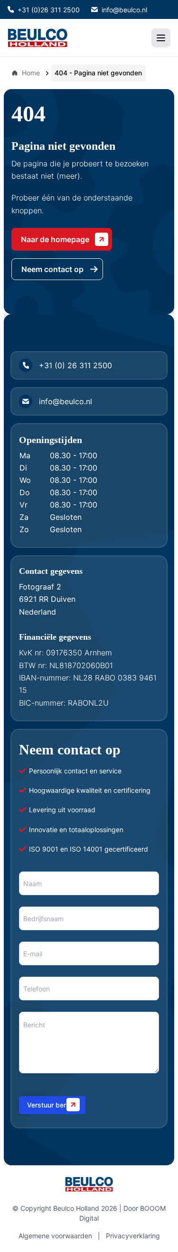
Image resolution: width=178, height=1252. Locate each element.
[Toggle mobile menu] (160, 37)
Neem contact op (52, 269)
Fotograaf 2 (40, 586)
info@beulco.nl (124, 10)
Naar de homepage (55, 239)
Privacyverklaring (133, 1236)
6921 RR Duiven (47, 599)
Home (31, 73)
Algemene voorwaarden (55, 1236)
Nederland (37, 612)
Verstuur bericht (52, 1105)
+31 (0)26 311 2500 (49, 10)
